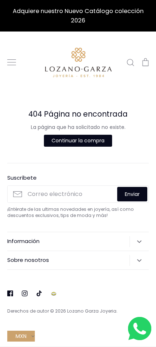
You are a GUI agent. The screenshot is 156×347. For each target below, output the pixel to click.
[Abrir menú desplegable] (139, 241)
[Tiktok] (39, 293)
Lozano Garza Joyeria (91, 311)
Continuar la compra (78, 140)
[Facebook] (10, 293)
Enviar (132, 194)
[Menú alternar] (12, 62)
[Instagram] (24, 293)
